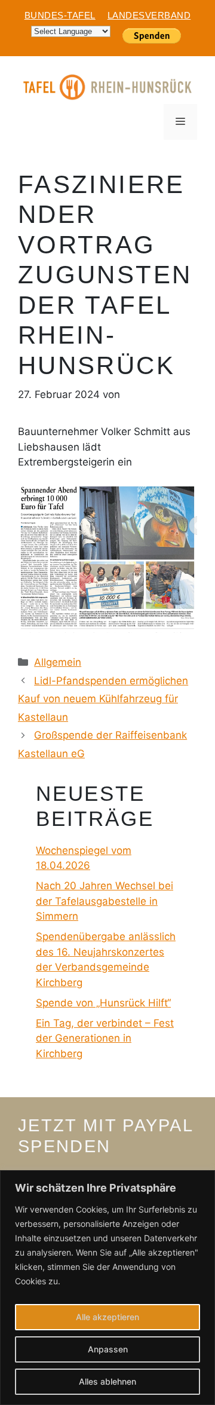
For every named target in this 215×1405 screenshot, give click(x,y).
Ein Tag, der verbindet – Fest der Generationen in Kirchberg (105, 1038)
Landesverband (149, 15)
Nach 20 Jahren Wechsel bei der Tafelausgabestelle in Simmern (104, 901)
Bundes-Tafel (60, 15)
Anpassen (108, 1349)
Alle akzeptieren (107, 1317)
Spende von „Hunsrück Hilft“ (103, 1003)
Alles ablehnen (107, 1381)
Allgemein (57, 662)
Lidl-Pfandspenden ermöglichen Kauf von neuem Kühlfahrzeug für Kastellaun (103, 699)
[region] (107, 1287)
